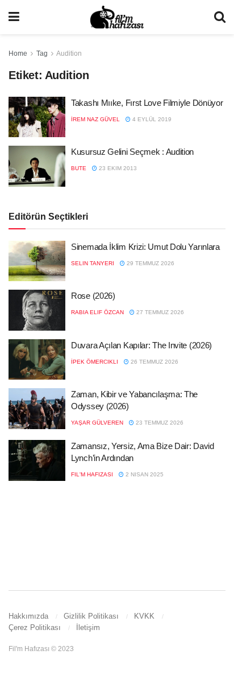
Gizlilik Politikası (91, 616)
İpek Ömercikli (94, 362)
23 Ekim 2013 (117, 168)
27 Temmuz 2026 (159, 312)
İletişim (88, 627)
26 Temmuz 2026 (153, 362)
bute (78, 168)
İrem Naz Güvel (95, 119)
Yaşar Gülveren (97, 422)
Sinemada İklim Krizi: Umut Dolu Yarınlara (145, 247)
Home (18, 53)
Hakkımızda (28, 616)
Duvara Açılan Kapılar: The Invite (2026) (141, 345)
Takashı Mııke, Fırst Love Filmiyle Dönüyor (147, 103)
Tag (42, 53)
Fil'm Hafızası (92, 474)
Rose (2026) (93, 296)
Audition (69, 53)
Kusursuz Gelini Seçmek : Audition (132, 152)
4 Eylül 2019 (151, 119)
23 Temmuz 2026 (158, 422)
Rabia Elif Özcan (97, 312)
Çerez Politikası (35, 627)
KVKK (144, 616)
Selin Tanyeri (92, 263)
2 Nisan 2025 (144, 474)
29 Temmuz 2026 (149, 263)
